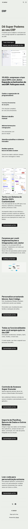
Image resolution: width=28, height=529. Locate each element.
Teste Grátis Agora (8, 42)
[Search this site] (23, 2)
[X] (12, 504)
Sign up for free (14, 514)
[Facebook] (15, 504)
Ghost (17, 517)
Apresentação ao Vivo (9, 225)
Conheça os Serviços (9, 259)
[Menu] (26, 2)
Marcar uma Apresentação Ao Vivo (13, 45)
